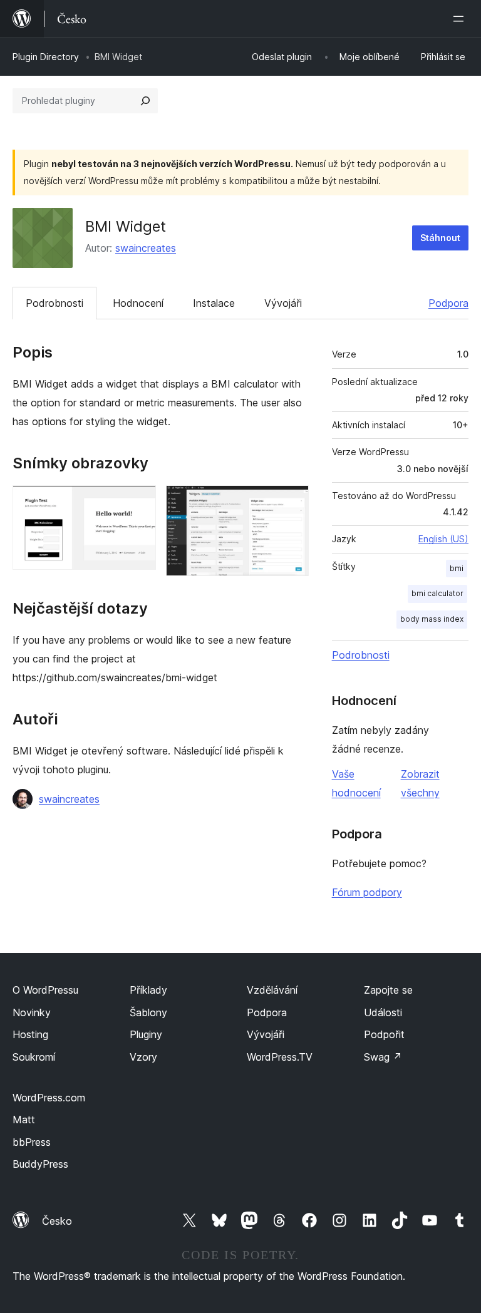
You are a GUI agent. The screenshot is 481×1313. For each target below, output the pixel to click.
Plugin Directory (46, 56)
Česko (57, 1221)
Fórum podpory (367, 892)
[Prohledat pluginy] (145, 100)
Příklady (148, 990)
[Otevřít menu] (461, 19)
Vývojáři (283, 303)
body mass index (431, 619)
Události (383, 1012)
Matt (24, 1119)
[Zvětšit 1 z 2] (139, 502)
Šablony (148, 1012)
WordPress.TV (280, 1057)
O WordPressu (45, 990)
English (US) (443, 538)
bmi (456, 568)
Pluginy (146, 1034)
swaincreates (145, 248)
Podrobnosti (54, 303)
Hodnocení (138, 303)
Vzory (143, 1057)
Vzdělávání (272, 990)
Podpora (448, 303)
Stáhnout (440, 237)
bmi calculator (437, 593)
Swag (383, 1057)
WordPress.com (49, 1097)
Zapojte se (388, 990)
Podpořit (384, 1034)
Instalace (214, 303)
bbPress (32, 1142)
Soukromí (34, 1057)
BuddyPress (40, 1164)
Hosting (30, 1034)
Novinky (32, 1012)
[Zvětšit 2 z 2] (292, 502)
